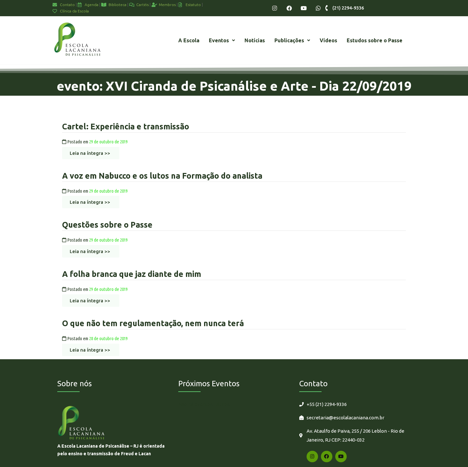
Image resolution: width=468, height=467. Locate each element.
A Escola (188, 40)
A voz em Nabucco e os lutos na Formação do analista (162, 175)
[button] (222, 40)
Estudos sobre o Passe (374, 40)
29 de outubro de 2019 (108, 141)
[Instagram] (274, 8)
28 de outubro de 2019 (108, 338)
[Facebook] (289, 8)
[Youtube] (303, 8)
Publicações (289, 40)
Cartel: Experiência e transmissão (125, 126)
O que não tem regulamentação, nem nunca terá (153, 323)
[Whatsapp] (318, 8)
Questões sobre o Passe (107, 224)
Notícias (255, 40)
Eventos (219, 40)
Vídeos (328, 40)
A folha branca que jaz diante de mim (131, 274)
